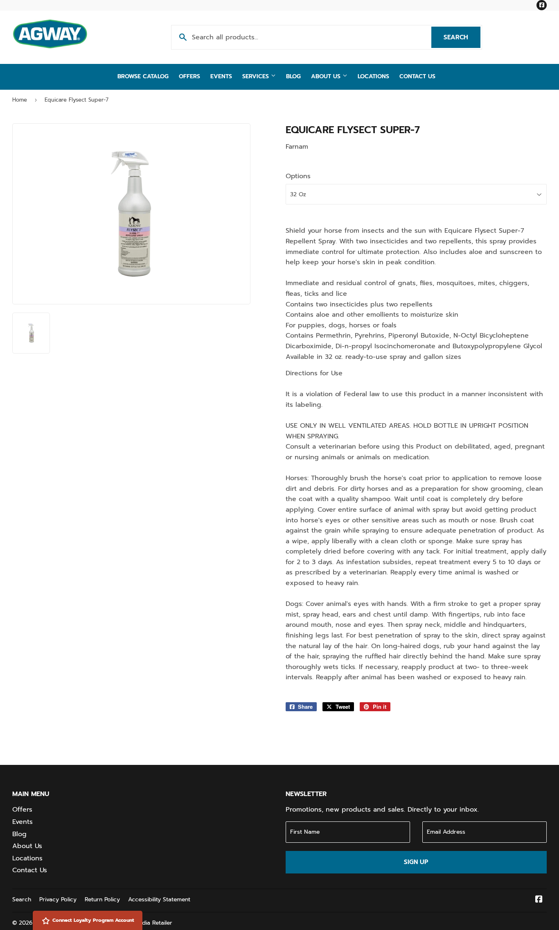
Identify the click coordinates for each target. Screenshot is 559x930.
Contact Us (417, 76)
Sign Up (416, 861)
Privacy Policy (58, 899)
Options (298, 176)
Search (462, 37)
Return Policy (102, 899)
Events (221, 76)
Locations (373, 76)
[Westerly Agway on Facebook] (539, 900)
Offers (189, 76)
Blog (293, 76)
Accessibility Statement (159, 899)
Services (256, 76)
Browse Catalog (143, 76)
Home (19, 100)
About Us (327, 76)
